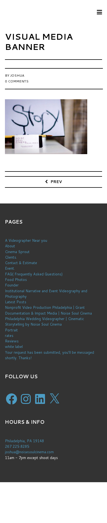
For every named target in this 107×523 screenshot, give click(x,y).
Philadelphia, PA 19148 (24, 440)
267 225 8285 (17, 446)
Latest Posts (15, 301)
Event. (10, 268)
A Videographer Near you (26, 240)
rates (9, 335)
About (10, 245)
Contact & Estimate (21, 262)
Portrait (11, 330)
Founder (12, 285)
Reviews (12, 341)
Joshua (17, 75)
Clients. (11, 257)
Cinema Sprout (17, 251)
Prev (56, 181)
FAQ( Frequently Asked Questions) (34, 274)
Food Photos (16, 279)
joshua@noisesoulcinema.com (29, 451)
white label (14, 346)
